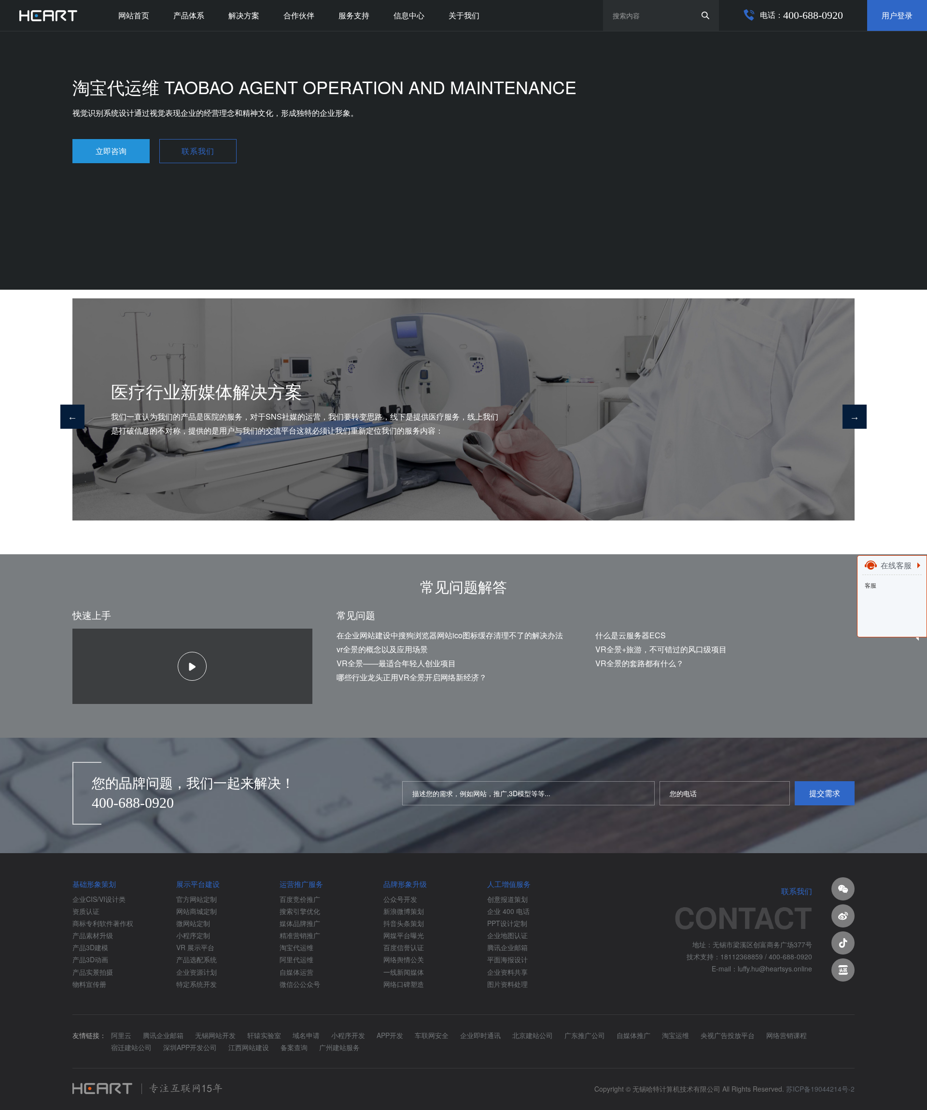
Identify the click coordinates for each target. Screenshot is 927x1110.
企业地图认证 (507, 935)
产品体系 (188, 15)
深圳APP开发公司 (190, 1047)
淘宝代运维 (296, 947)
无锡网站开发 (215, 1035)
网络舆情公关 (403, 959)
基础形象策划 (94, 884)
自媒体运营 (296, 972)
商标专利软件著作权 (102, 923)
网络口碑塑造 (403, 984)
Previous (72, 417)
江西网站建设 (248, 1047)
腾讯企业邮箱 (507, 947)
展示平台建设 (198, 884)
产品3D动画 (90, 959)
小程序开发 (348, 1035)
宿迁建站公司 (131, 1047)
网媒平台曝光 (403, 935)
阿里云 (121, 1035)
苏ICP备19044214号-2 (820, 1089)
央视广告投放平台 (728, 1035)
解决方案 (243, 15)
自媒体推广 (633, 1035)
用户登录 (897, 15)
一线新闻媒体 (403, 972)
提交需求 (824, 793)
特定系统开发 (196, 984)
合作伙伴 (298, 15)
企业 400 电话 (508, 911)
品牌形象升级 (405, 884)
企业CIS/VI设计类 (99, 899)
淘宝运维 (675, 1035)
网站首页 (133, 15)
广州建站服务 (339, 1047)
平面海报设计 (507, 959)
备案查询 (294, 1047)
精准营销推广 (300, 935)
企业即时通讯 (480, 1035)
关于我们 (464, 15)
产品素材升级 (92, 935)
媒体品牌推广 (300, 923)
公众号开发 (400, 899)
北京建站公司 (532, 1035)
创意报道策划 (507, 899)
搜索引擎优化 (300, 911)
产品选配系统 (196, 959)
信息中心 (408, 15)
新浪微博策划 (403, 911)
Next (855, 417)
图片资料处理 (507, 984)
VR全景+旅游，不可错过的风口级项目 (661, 649)
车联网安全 (432, 1035)
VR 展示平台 (195, 947)
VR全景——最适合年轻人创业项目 (396, 663)
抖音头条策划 (403, 923)
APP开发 (390, 1035)
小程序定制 (193, 935)
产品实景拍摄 (92, 972)
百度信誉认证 (403, 947)
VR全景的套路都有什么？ (639, 663)
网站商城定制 (196, 911)
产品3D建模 (90, 947)
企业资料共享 (507, 972)
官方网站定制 (196, 899)
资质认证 (85, 911)
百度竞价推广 (300, 899)
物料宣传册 (89, 984)
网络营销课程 (786, 1035)
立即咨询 (111, 150)
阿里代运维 (296, 959)
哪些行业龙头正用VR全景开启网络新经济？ (412, 677)
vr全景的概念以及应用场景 (382, 649)
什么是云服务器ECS (630, 635)
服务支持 (353, 15)
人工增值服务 (509, 884)
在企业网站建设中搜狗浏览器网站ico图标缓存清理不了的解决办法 (450, 635)
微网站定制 (193, 923)
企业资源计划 (196, 972)
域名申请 (306, 1035)
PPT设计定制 (507, 923)
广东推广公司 (584, 1035)
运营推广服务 (301, 884)
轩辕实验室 (264, 1035)
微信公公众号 (300, 984)
